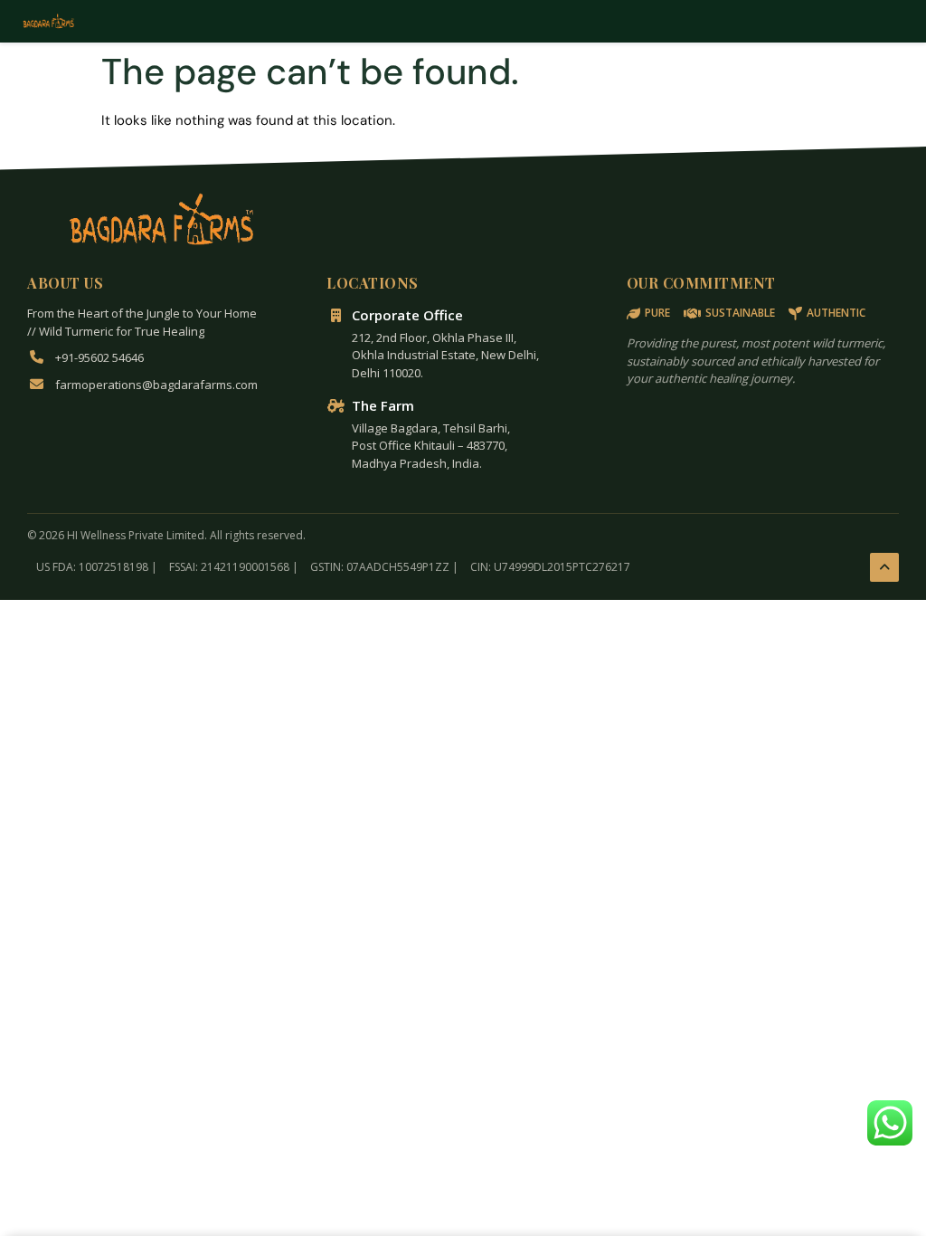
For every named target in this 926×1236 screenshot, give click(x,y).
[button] (889, 1123)
